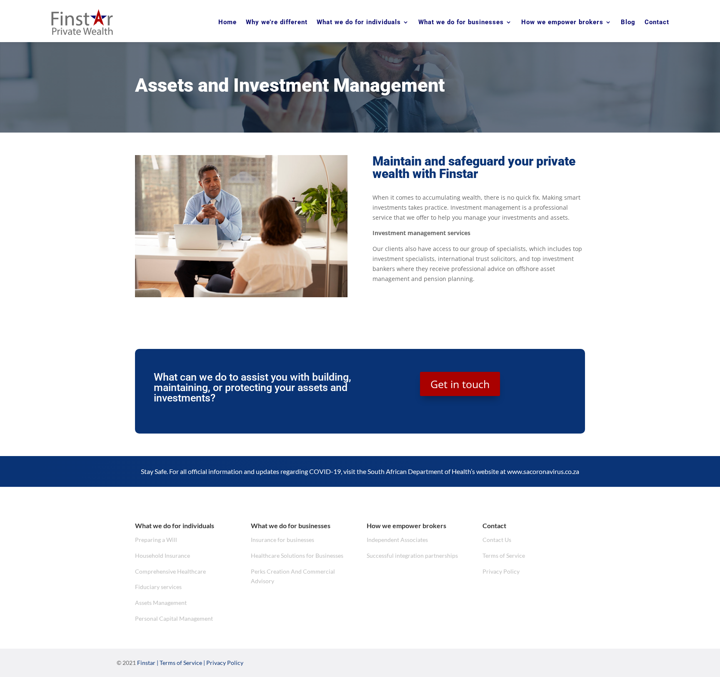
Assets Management (161, 602)
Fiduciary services (158, 586)
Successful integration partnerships (412, 555)
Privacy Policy (501, 571)
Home (227, 22)
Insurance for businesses (282, 539)
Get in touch (460, 384)
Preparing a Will (156, 539)
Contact (657, 22)
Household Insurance (162, 555)
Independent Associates (397, 539)
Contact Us (496, 539)
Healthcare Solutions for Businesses (297, 555)
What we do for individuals (359, 22)
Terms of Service (503, 555)
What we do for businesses (461, 22)
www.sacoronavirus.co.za (543, 471)
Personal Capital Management (174, 618)
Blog (628, 22)
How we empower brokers (562, 22)
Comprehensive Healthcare (170, 571)
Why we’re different (277, 22)
